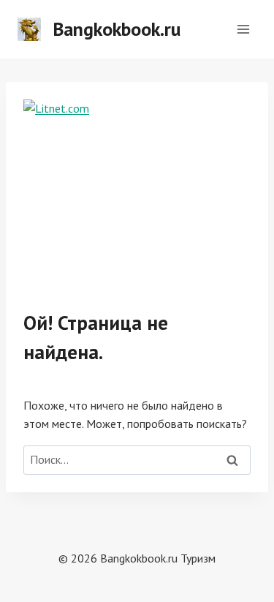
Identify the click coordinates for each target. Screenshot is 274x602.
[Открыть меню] (242, 29)
